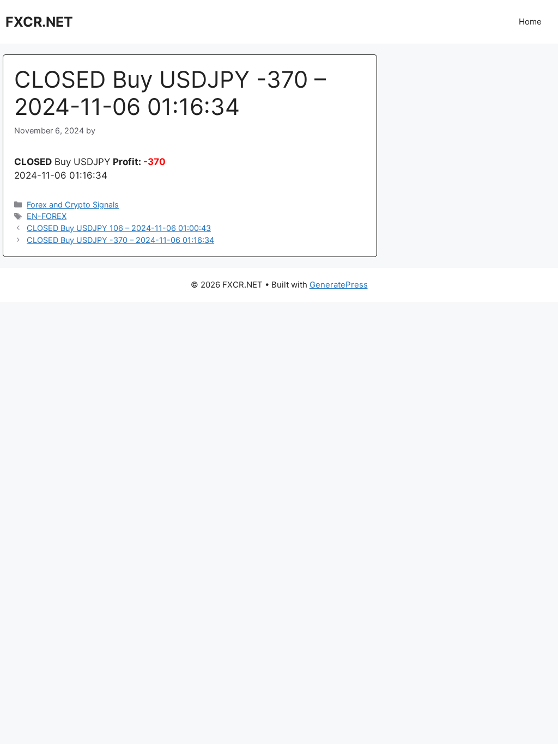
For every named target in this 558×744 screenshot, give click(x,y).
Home (530, 21)
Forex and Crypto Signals (73, 204)
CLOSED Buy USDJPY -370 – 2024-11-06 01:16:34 (120, 240)
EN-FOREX (46, 216)
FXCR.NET (39, 22)
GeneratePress (339, 284)
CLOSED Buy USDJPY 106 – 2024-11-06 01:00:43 (119, 228)
